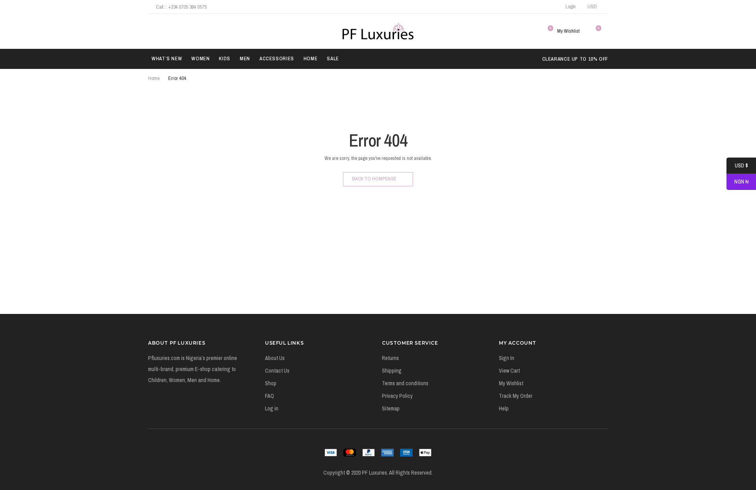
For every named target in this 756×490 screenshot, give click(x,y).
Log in (271, 408)
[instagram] (537, 7)
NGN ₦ (737, 182)
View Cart (509, 370)
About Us (275, 358)
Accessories (276, 58)
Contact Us (277, 370)
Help (504, 408)
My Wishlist (511, 383)
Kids (224, 58)
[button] (152, 31)
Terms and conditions (405, 383)
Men (245, 58)
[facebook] (516, 7)
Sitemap (391, 408)
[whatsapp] (548, 7)
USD (592, 6)
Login (570, 6)
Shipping (392, 370)
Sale (333, 58)
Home (311, 58)
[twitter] (526, 7)
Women (200, 58)
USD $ (737, 166)
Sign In (506, 358)
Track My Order (515, 395)
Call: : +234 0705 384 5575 (181, 7)
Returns (390, 358)
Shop (270, 383)
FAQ (269, 395)
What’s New (167, 58)
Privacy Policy (397, 395)
